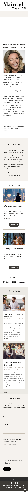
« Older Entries (6, 392)
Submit (7, 468)
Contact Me (14, 35)
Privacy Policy (10, 479)
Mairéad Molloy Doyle (11, 318)
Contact (17, 479)
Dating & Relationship (15, 369)
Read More (14, 225)
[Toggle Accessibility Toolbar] (25, 490)
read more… (7, 338)
